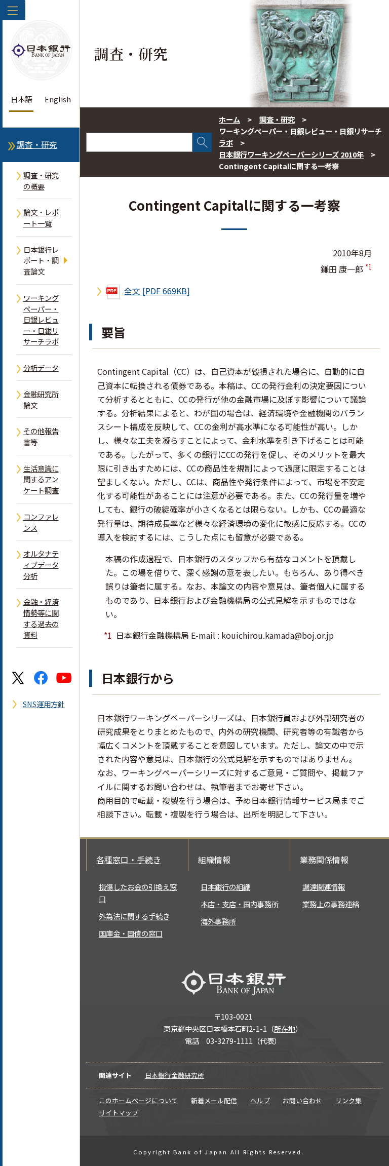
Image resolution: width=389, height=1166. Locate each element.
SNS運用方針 (44, 703)
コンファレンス (41, 522)
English (58, 99)
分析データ (41, 367)
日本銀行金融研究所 (174, 1075)
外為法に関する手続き (134, 916)
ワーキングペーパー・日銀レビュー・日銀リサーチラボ (41, 319)
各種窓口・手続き (128, 859)
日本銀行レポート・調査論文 (41, 260)
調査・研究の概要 (41, 180)
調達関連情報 (323, 886)
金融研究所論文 (41, 399)
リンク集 (348, 1100)
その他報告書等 (41, 436)
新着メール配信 (214, 1100)
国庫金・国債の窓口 (131, 933)
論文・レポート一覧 (41, 217)
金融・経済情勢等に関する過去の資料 (41, 618)
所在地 (284, 1028)
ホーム (229, 119)
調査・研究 (37, 144)
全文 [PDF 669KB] (157, 291)
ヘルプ (260, 1100)
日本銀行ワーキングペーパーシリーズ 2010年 (291, 154)
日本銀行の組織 (225, 886)
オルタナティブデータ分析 (41, 564)
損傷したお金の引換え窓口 (138, 892)
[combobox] (139, 142)
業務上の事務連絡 (330, 904)
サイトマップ (118, 1112)
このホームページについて (138, 1100)
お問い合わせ (302, 1100)
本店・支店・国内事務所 (240, 904)
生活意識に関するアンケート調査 (41, 479)
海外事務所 (218, 921)
